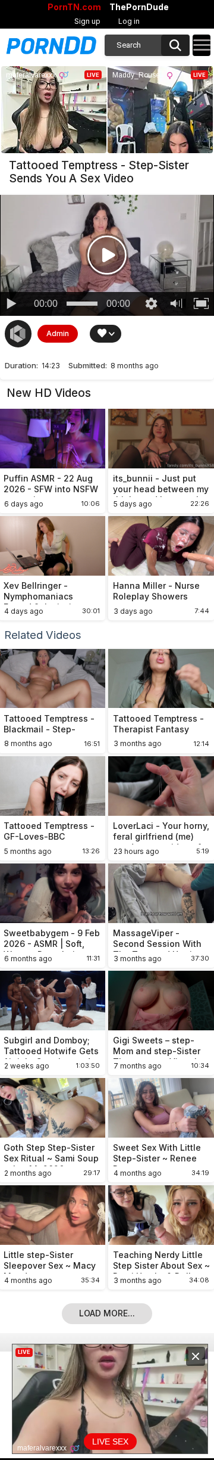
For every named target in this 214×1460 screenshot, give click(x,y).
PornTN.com (74, 7)
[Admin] (18, 333)
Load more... (107, 1313)
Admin (57, 333)
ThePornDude (139, 7)
